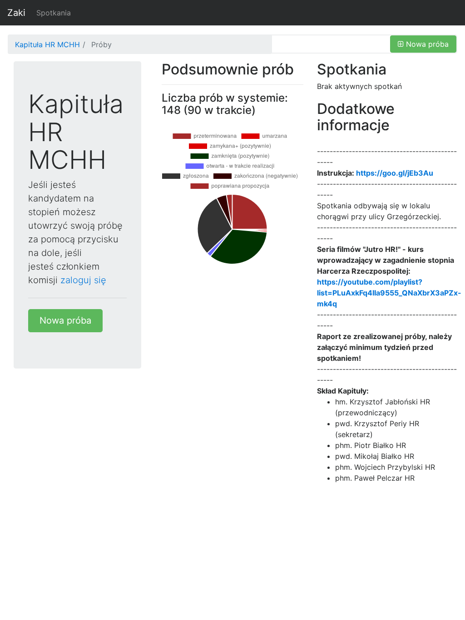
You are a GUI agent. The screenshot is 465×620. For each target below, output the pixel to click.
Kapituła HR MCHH (47, 44)
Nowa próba (65, 320)
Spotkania (53, 12)
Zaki (16, 12)
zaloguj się (83, 280)
